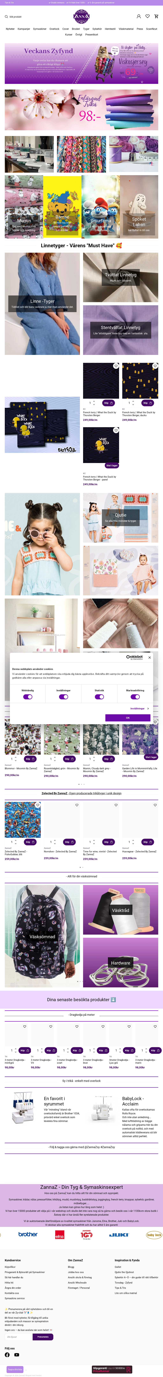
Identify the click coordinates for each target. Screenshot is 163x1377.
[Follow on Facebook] (7, 1355)
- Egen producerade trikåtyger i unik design (81, 793)
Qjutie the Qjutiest (124, 1272)
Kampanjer (24, 29)
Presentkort (91, 34)
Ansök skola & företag (80, 1277)
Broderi (76, 29)
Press (140, 29)
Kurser (68, 34)
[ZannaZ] (81, 17)
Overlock (54, 29)
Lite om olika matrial (126, 1293)
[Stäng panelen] (150, 657)
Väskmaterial (126, 29)
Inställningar (138, 708)
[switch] (63, 696)
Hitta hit (9, 1282)
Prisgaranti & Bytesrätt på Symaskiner (25, 1272)
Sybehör (97, 29)
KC (84, 409)
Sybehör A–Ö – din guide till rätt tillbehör (136, 1277)
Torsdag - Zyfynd (123, 1282)
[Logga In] (139, 16)
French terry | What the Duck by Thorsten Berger (99, 414)
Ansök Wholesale (77, 1282)
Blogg (71, 1267)
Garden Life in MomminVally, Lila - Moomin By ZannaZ (139, 770)
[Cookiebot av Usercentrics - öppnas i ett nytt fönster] (129, 657)
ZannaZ (8, 765)
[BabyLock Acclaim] (101, 1107)
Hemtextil (110, 29)
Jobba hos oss (76, 1272)
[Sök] (7, 16)
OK (128, 717)
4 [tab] (85, 981)
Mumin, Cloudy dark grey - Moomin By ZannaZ (96, 770)
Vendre (38, 1375)
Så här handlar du (14, 1277)
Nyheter (10, 29)
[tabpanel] (22, 749)
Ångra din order (13, 1287)
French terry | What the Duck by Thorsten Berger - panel (99, 478)
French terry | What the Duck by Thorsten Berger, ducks (138, 414)
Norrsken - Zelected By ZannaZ (60, 851)
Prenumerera (43, 1337)
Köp (106, 403)
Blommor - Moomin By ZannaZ (21, 768)
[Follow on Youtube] (16, 1355)
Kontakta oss (12, 1293)
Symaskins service (15, 1298)
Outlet (118, 1267)
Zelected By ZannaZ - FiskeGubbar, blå (16, 853)
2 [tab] (81, 784)
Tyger (86, 29)
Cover (65, 29)
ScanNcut (151, 29)
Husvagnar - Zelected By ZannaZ (139, 851)
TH (6, 1057)
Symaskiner (39, 29)
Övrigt (78, 34)
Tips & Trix (9, 3)
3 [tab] (84, 784)
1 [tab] (79, 784)
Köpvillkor (10, 1267)
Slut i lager (111, 465)
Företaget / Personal (79, 1287)
